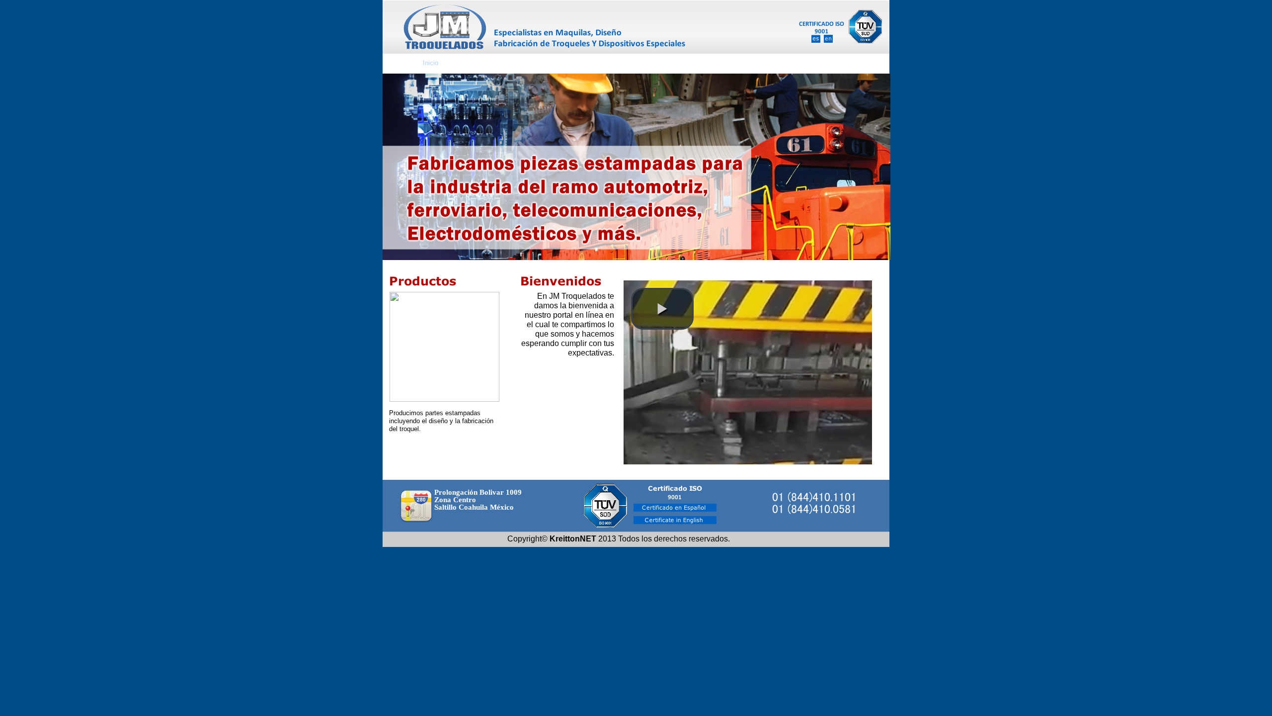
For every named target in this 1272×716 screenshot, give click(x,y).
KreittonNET (573, 539)
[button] (662, 309)
